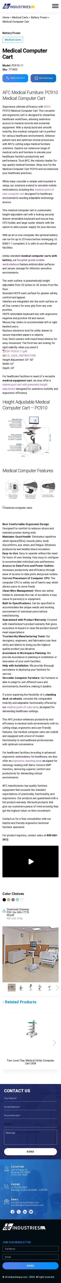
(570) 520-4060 (19, 1174)
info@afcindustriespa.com (25, 1202)
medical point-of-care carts (22, 707)
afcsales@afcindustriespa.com (27, 1205)
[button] (57, 987)
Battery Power (39, 17)
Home (5, 17)
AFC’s (47, 106)
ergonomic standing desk (27, 760)
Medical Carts (20, 17)
